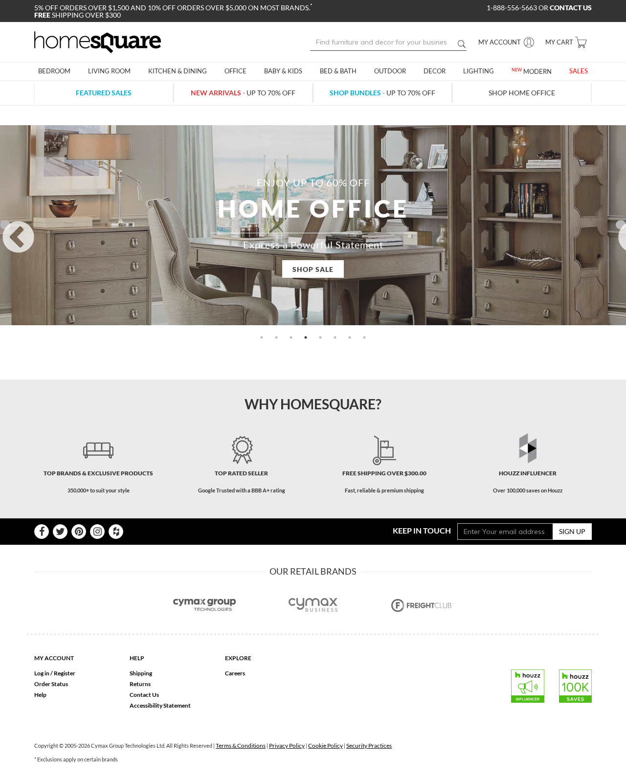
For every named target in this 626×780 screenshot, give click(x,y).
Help (40, 694)
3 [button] (291, 337)
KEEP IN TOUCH (422, 530)
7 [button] (350, 337)
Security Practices (369, 745)
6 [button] (335, 337)
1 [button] (262, 337)
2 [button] (276, 337)
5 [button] (320, 337)
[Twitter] (60, 531)
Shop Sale (313, 269)
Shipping (141, 673)
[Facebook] (41, 531)
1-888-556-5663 (512, 7)
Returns (140, 684)
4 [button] (306, 337)
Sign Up (572, 531)
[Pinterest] (78, 531)
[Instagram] (97, 531)
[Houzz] (116, 531)
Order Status (51, 684)
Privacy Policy (287, 745)
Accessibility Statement (160, 705)
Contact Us (144, 694)
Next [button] (621, 224)
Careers (235, 673)
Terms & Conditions (241, 745)
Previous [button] (5, 224)
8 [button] (364, 337)
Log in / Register (54, 673)
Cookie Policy (325, 745)
